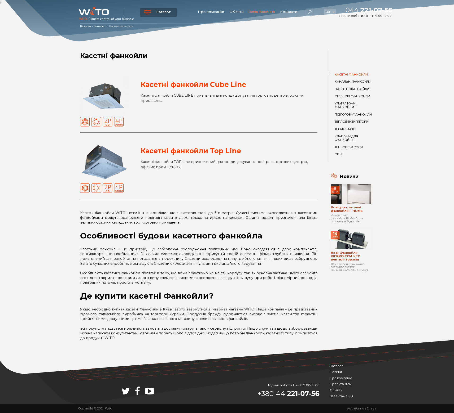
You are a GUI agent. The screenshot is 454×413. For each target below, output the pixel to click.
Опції (339, 154)
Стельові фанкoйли (352, 96)
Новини (336, 372)
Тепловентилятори (352, 121)
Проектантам (341, 384)
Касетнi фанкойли (351, 74)
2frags (371, 408)
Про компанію (211, 12)
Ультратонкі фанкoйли (345, 105)
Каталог (163, 12)
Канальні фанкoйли (353, 81)
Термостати (345, 129)
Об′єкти (237, 12)
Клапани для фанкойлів (346, 138)
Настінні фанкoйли (352, 89)
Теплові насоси (349, 147)
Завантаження (262, 12)
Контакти (288, 12)
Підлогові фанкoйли (353, 114)
